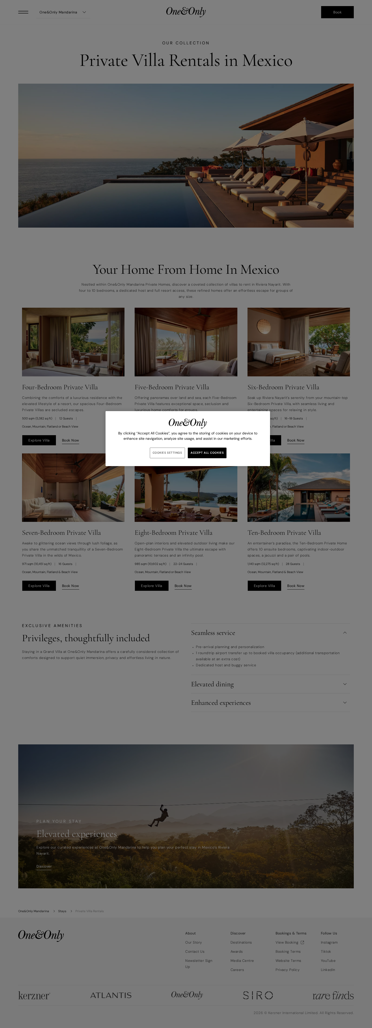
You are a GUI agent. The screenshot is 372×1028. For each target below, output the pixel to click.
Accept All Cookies (207, 453)
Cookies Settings (167, 453)
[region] (188, 438)
